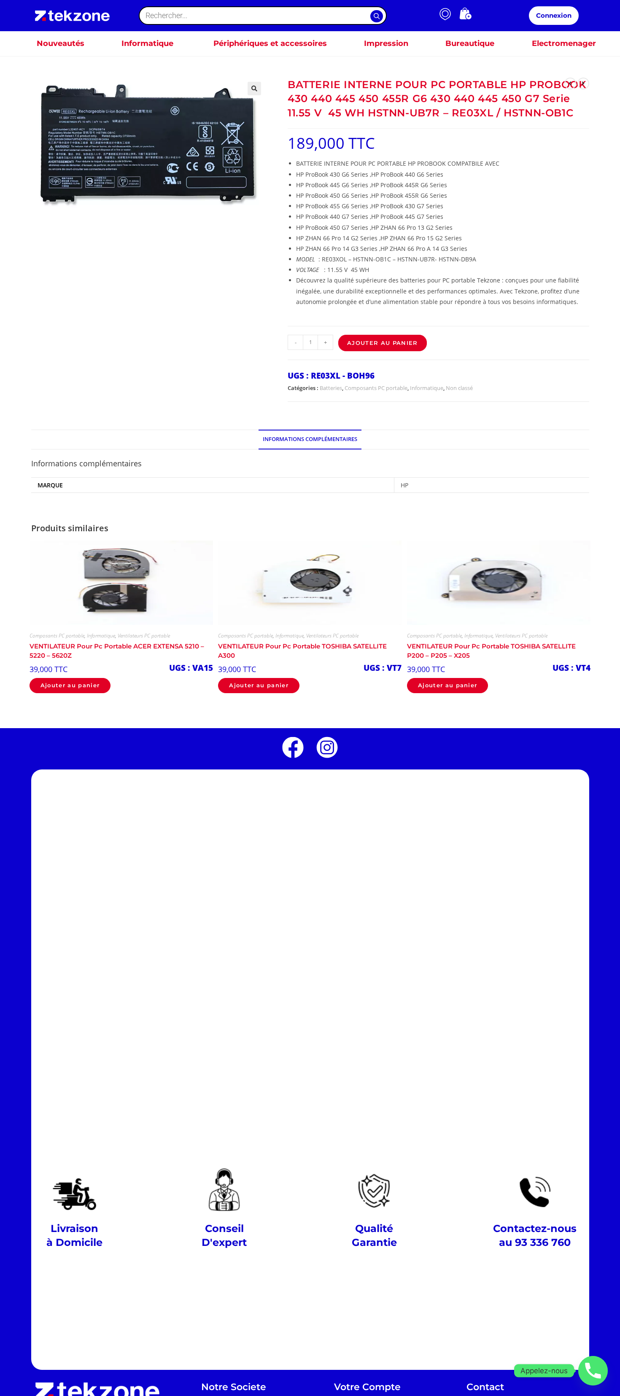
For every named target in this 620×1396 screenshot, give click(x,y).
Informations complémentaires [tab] (310, 439)
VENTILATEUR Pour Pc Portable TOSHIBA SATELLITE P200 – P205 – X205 (491, 651)
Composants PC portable (376, 388)
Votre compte (367, 1387)
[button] (254, 88)
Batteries (331, 388)
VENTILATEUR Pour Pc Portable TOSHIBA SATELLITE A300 (302, 651)
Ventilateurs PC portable (144, 635)
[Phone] (593, 1370)
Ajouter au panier (382, 342)
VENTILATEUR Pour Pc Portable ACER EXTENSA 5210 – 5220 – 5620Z (117, 651)
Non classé (459, 388)
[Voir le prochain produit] (583, 83)
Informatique (426, 388)
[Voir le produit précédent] (570, 83)
